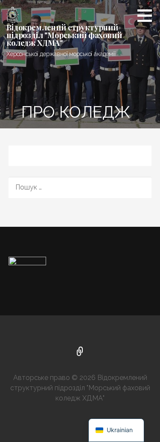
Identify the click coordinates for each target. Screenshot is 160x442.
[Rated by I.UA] (27, 262)
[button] (147, 15)
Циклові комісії (80, 352)
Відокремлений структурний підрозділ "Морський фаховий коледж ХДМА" (64, 35)
